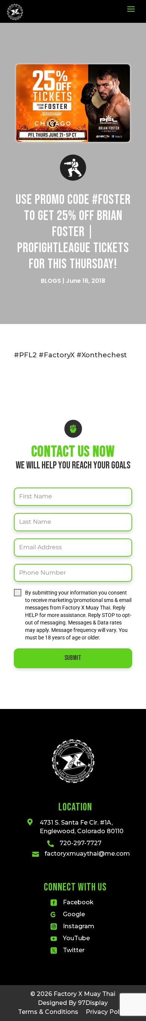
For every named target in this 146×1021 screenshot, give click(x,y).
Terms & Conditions (48, 1011)
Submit (72, 658)
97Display (93, 1002)
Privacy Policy (107, 1011)
